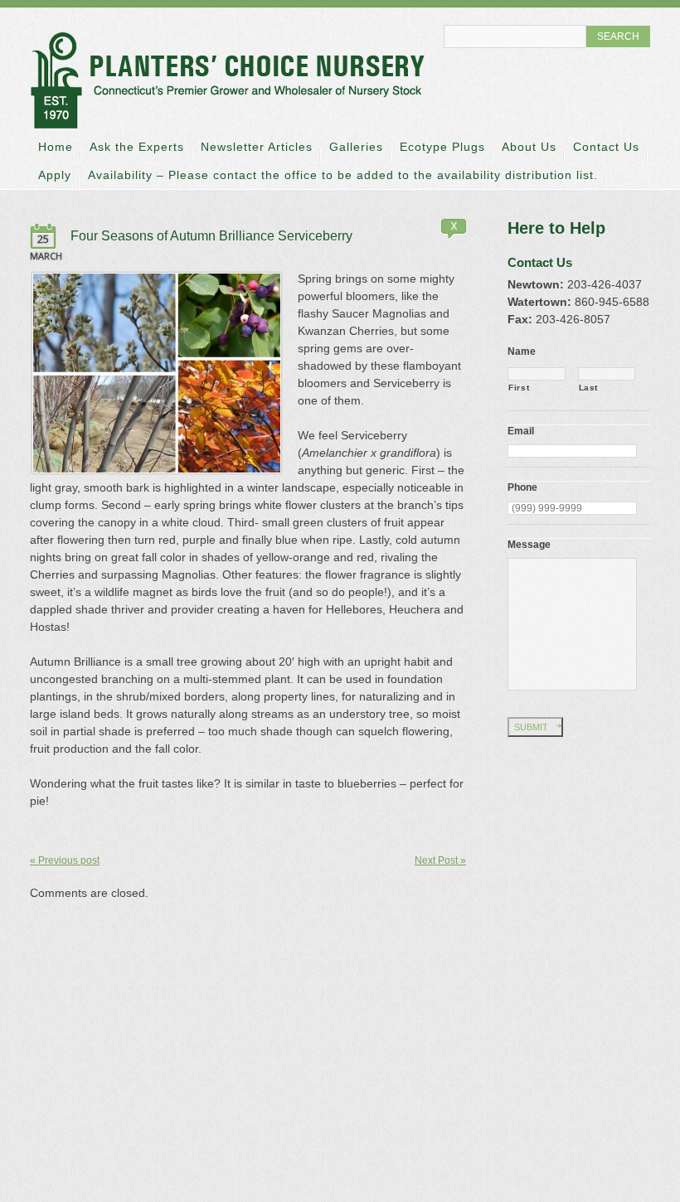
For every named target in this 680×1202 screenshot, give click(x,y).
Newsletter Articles (257, 146)
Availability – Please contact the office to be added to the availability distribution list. (343, 175)
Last (589, 387)
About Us (529, 146)
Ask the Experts (137, 146)
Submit (531, 727)
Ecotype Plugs (442, 146)
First (518, 387)
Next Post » (440, 860)
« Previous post (65, 860)
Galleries (356, 146)
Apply (54, 175)
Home (55, 146)
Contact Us (606, 146)
